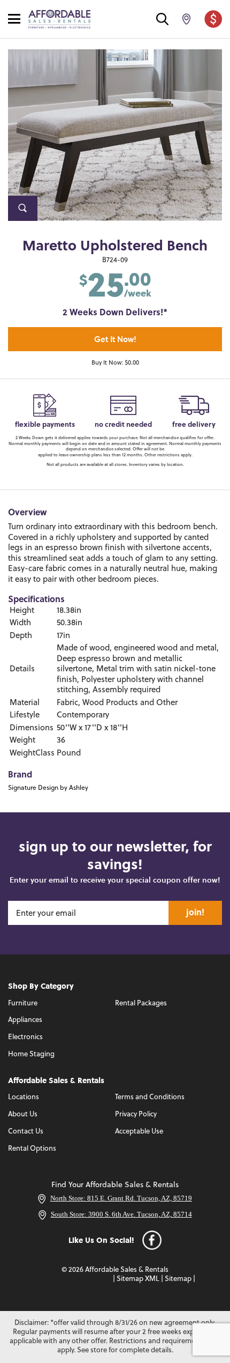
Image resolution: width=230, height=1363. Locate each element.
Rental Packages (141, 1003)
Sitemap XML (138, 1279)
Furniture (22, 1003)
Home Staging (31, 1054)
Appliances (25, 1020)
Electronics (25, 1037)
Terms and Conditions (150, 1097)
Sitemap (178, 1279)
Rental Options (32, 1149)
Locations (23, 1097)
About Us (22, 1114)
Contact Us (25, 1132)
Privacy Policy (136, 1114)
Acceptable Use (139, 1132)
